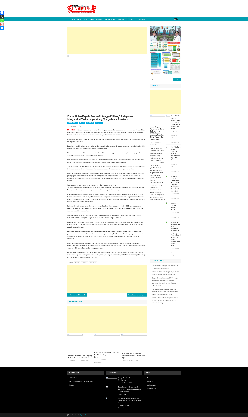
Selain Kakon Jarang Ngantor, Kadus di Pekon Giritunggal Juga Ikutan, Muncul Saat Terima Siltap (137, 295)
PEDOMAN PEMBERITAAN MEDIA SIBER (81, 381)
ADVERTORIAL (76, 19)
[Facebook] (2, 13)
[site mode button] (176, 19)
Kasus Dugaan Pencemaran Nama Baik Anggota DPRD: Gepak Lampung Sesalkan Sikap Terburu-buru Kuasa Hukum (157, 133)
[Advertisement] (107, 40)
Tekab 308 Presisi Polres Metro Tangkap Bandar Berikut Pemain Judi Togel (133, 356)
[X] (2, 17)
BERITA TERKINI (89, 19)
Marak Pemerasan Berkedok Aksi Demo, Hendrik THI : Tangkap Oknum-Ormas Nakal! (106, 355)
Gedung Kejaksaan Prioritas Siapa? (174, 207)
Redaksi (71, 385)
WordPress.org (151, 388)
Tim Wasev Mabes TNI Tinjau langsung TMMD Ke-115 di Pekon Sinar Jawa (79, 357)
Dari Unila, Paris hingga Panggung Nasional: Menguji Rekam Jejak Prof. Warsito (176, 153)
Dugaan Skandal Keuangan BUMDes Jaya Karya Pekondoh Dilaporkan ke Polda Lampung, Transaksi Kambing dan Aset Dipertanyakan (165, 281)
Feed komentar (151, 385)
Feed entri (150, 381)
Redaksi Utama (85, 360)
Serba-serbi (141, 19)
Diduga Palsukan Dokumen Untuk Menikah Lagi (128, 379)
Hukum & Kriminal (110, 19)
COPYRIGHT (73, 378)
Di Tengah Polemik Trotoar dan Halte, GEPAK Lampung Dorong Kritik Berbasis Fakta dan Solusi (175, 183)
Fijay (80, 126)
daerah (77, 262)
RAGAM (131, 19)
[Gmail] (2, 24)
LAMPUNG (121, 19)
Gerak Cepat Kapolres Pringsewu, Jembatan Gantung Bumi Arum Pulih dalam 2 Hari (166, 273)
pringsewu (93, 262)
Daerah (82, 123)
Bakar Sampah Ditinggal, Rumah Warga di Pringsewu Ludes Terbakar (165, 267)
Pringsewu (99, 123)
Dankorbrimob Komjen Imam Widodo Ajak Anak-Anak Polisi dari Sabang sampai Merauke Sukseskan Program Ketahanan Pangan (78, 295)
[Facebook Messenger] (2, 28)
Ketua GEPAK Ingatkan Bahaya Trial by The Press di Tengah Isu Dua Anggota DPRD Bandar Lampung (176, 123)
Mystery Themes (84, 415)
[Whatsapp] (2, 20)
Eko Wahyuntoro (174, 254)
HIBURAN (99, 19)
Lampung (84, 262)
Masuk (149, 378)
